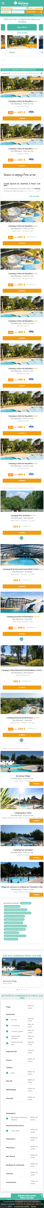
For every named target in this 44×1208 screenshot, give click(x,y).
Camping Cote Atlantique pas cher (15, 910)
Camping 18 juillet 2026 (12, 906)
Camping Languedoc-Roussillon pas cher (17, 913)
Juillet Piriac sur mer (11, 939)
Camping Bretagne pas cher (13, 923)
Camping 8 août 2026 (11, 933)
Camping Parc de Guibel (23, 850)
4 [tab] (24, 989)
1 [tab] (17, 989)
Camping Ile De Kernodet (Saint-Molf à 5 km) (23, 569)
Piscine (12, 52)
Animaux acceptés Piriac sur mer (15, 936)
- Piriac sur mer (27, 104)
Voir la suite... (34, 196)
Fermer (33, 1206)
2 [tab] (19, 989)
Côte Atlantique (16, 104)
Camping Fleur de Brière (23, 515)
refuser (3, 1204)
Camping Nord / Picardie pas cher (15, 926)
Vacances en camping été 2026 (14, 916)
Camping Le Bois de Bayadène (23, 101)
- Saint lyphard (28, 518)
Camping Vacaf (25, 903)
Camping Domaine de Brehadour (23, 616)
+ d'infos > (36, 784)
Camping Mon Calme (23, 813)
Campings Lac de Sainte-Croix (14, 919)
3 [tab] (22, 989)
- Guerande (28, 572)
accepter (12, 1204)
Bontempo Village (23, 776)
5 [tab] (26, 989)
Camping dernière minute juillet (15, 929)
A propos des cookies (21, 1206)
